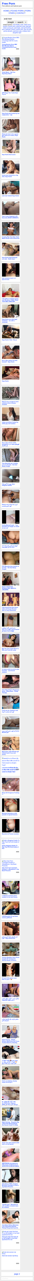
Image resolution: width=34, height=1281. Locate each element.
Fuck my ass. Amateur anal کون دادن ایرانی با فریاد (10, 711)
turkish (13, 29)
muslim (5, 26)
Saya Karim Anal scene (9, 154)
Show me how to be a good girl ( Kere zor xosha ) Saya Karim (10, 135)
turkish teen (19, 29)
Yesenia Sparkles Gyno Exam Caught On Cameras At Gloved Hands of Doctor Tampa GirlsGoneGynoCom (10, 959)
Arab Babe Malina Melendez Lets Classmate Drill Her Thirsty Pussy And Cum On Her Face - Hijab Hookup (10, 1227)
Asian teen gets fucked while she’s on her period (10, 1143)
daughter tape (17, 32)
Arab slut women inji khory (10, 1255)
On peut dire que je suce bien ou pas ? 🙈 (9, 978)
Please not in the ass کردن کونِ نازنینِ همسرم (10, 505)
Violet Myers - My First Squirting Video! (8, 73)
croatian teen (26, 31)
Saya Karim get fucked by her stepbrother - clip (10, 114)
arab (21, 24)
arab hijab (17, 28)
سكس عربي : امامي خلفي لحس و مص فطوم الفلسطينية (10, 999)
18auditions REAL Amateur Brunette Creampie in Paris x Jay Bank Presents (10, 1185)
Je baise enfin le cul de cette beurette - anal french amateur (10, 670)
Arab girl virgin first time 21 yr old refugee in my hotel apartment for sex (10, 1238)
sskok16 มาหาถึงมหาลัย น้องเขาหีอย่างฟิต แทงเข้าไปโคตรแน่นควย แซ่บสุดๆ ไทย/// (10, 769)
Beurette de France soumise (10, 834)
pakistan (8, 29)
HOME (6, 11)
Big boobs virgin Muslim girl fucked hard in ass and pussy (10, 753)
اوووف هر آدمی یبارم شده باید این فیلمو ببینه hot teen (10, 546)
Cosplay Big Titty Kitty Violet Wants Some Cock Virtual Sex (10, 237)
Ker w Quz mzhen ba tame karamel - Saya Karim (9, 361)
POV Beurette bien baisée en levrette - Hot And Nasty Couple (10, 568)
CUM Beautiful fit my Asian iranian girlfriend (10, 917)
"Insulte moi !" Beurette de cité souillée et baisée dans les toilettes (10, 1206)
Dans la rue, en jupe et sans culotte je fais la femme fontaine (10, 403)
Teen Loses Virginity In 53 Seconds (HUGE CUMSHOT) (10, 217)
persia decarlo (7, 31)
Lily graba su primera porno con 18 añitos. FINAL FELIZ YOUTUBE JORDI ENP (10, 300)
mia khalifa (16, 24)
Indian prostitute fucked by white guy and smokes (10, 422)
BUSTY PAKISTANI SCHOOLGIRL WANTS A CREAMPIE (9, 588)
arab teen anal (20, 26)
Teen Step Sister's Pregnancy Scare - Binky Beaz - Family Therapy (10, 691)
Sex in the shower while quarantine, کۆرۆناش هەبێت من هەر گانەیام (10, 444)
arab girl (28, 26)
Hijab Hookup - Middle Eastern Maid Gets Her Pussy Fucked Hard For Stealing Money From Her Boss (10, 1042)
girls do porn (28, 29)
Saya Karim (5, 381)
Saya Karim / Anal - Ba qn (9, 340)
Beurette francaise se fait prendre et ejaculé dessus (9, 814)
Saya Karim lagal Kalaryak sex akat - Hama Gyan (9, 258)
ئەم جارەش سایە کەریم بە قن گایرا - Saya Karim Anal (10, 937)
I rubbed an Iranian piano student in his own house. (10, 896)
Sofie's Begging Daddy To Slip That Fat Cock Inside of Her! (10, 847)
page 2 (17, 1274)
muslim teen (12, 26)
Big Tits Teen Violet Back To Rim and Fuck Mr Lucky (10, 649)
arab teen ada (17, 31)
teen (3, 29)
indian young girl (8, 28)
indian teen (27, 24)
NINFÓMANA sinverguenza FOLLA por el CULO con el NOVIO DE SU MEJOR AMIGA (10, 1165)
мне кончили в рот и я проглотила (9, 278)
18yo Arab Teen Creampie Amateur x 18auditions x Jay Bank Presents (10, 869)
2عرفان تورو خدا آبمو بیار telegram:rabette (8, 484)
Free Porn (8, 3)
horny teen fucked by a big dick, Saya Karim (10, 175)
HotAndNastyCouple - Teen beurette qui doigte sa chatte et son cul (10, 526)
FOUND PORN (17, 11)
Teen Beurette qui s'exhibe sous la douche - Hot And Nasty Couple (10, 465)
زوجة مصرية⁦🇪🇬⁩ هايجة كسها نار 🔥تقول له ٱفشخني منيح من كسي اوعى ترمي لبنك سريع (10, 1062)
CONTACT (20, 13)
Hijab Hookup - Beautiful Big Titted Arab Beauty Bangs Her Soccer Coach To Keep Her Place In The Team (10, 1124)
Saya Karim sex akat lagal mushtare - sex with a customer (9, 321)
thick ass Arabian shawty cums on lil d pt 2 (9, 1081)
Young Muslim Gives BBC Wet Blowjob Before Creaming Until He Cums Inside (9, 46)
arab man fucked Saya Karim (10, 195)
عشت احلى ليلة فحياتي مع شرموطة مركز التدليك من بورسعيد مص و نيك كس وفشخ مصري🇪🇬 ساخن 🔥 (10, 1103)
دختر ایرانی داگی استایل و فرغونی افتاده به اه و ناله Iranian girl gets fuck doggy (10, 629)
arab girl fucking (26, 28)
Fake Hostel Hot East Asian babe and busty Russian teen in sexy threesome (10, 609)
